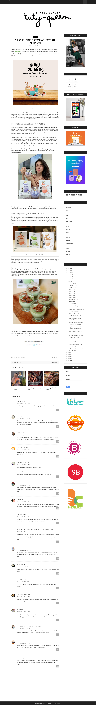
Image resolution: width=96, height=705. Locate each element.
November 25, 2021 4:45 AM (23, 485)
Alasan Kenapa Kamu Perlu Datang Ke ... (51, 388)
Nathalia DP (21, 401)
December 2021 (72, 350)
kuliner (35, 36)
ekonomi (68, 235)
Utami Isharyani (22, 447)
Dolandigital (21, 579)
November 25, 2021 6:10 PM (23, 643)
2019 (69, 278)
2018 (69, 276)
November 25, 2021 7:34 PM (23, 658)
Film (67, 215)
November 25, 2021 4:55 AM (23, 501)
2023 (69, 354)
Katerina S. (20, 609)
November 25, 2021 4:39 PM (23, 611)
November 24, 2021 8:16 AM (23, 403)
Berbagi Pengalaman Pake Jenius (76, 348)
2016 (69, 272)
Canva (67, 210)
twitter (69, 86)
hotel (67, 248)
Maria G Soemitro (23, 462)
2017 (69, 274)
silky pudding (22, 357)
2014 (69, 268)
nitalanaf (20, 433)
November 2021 (72, 303)
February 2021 (72, 285)
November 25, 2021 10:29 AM (24, 581)
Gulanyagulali (22, 514)
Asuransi (68, 207)
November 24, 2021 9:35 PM (23, 450)
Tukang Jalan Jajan (23, 594)
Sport (67, 226)
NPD (67, 224)
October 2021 (72, 301)
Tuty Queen (31, 45)
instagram (69, 81)
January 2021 (72, 283)
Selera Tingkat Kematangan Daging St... (35, 388)
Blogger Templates (57, 703)
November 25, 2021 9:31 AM (23, 531)
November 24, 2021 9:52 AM (23, 418)
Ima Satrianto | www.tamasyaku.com (29, 626)
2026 (69, 360)
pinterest (75, 86)
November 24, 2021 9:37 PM (23, 464)
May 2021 (71, 291)
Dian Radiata (21, 564)
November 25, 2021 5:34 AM (23, 516)
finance (68, 240)
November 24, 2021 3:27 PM (23, 435)
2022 (69, 352)
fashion (68, 237)
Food (67, 218)
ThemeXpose (44, 703)
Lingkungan (69, 221)
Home (10, 0)
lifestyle (68, 254)
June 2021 (71, 293)
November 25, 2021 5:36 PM (23, 628)
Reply (58, 409)
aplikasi (68, 229)
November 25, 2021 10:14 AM (24, 567)
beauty (68, 232)
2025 (69, 358)
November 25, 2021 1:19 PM (23, 596)
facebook (75, 81)
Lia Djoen (20, 499)
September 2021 (73, 299)
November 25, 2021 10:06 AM (24, 550)
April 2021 (71, 289)
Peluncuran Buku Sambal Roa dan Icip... (17, 388)
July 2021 (71, 295)
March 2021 (71, 287)
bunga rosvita (22, 641)
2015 (69, 270)
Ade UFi (19, 416)
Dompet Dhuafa (70, 213)
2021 (69, 281)
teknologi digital (70, 257)
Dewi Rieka (20, 483)
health (68, 246)
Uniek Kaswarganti (23, 548)
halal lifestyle (69, 243)
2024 (69, 356)
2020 (69, 280)
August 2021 (72, 297)
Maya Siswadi (21, 656)
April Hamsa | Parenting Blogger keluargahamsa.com (35, 529)
